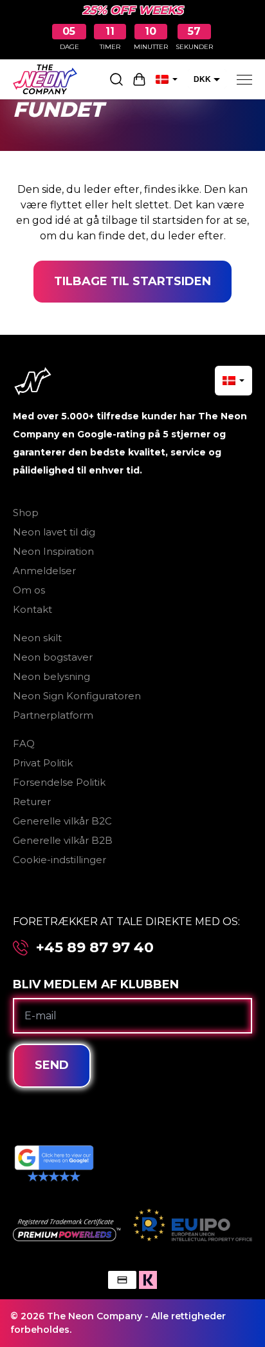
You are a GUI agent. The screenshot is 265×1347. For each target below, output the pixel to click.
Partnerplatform (53, 715)
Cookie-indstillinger (59, 859)
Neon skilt (37, 638)
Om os (29, 590)
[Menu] (244, 79)
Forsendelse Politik (59, 782)
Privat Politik (43, 763)
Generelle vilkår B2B (63, 840)
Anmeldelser (44, 570)
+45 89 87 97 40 (95, 947)
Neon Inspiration (53, 551)
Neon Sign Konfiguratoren (77, 696)
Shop (26, 512)
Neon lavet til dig (54, 532)
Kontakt (32, 609)
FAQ (24, 743)
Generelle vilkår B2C (62, 821)
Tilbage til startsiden (132, 281)
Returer (32, 801)
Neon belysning (51, 676)
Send (52, 1065)
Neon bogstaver (53, 657)
